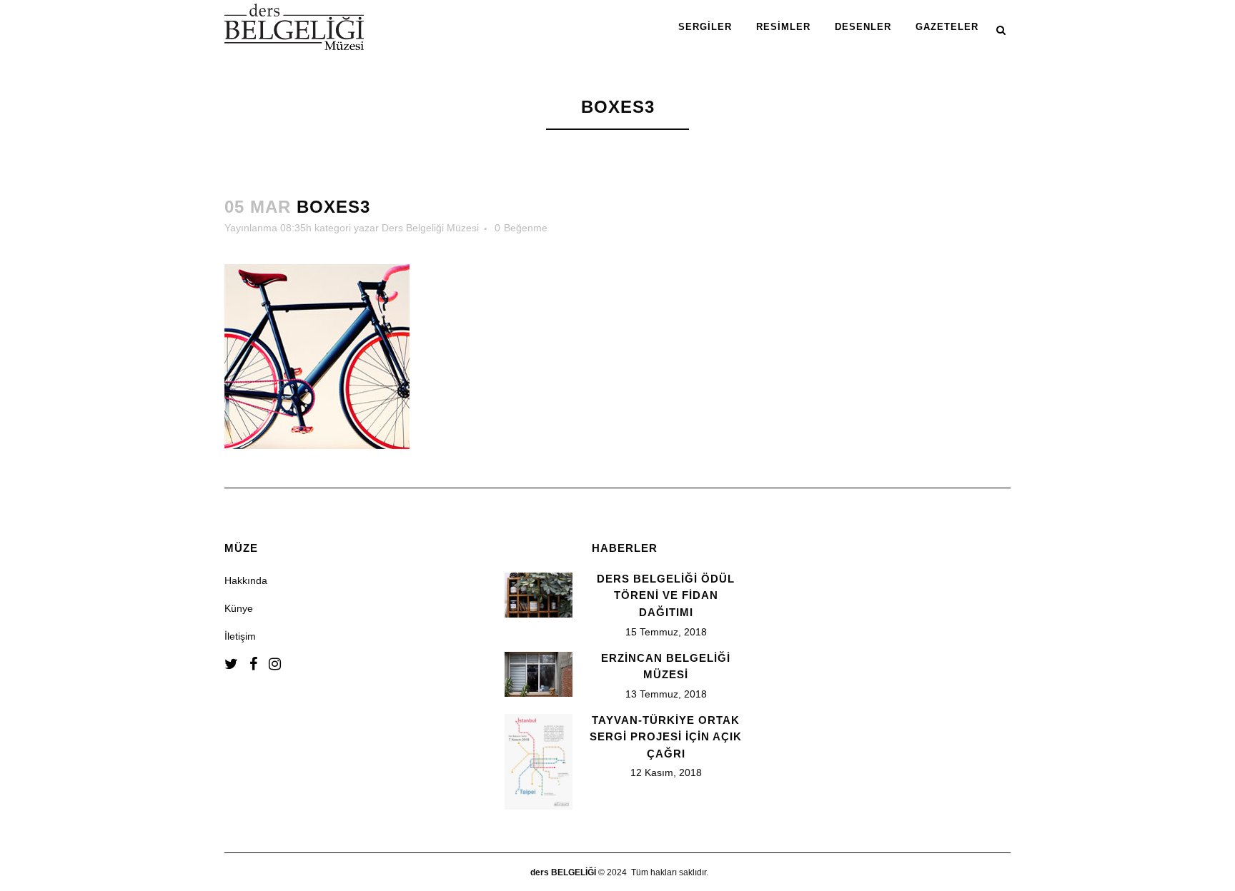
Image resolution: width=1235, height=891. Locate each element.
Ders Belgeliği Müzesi (430, 227)
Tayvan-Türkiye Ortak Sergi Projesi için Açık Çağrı (666, 737)
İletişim (240, 636)
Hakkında (245, 580)
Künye (238, 608)
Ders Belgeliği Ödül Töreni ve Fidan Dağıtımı (666, 595)
